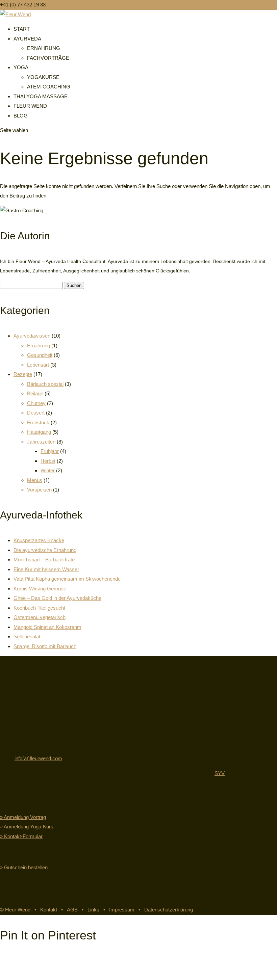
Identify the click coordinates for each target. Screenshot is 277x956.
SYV (220, 773)
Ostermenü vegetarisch (40, 617)
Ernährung (43, 48)
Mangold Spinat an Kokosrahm (47, 627)
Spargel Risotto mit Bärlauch (45, 646)
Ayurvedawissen (32, 336)
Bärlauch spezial (45, 384)
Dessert (36, 413)
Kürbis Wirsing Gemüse (40, 588)
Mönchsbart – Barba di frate (44, 559)
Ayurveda (27, 39)
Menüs (34, 480)
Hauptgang (39, 432)
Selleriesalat (27, 636)
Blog (21, 115)
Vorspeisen (39, 490)
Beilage (35, 393)
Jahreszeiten (41, 442)
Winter (48, 470)
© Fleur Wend (15, 909)
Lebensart (38, 365)
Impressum (121, 909)
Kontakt (48, 909)
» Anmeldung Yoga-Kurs (26, 826)
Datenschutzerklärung (168, 909)
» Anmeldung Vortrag (23, 817)
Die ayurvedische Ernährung (45, 550)
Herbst (48, 461)
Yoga (21, 67)
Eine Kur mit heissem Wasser (46, 569)
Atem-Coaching (48, 86)
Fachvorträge (48, 58)
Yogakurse (43, 77)
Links (93, 909)
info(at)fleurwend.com (38, 758)
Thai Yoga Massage (41, 96)
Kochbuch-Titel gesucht (39, 608)
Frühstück (38, 422)
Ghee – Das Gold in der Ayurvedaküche (57, 598)
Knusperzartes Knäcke (39, 540)
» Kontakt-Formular (21, 836)
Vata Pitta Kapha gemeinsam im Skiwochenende (67, 579)
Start (22, 29)
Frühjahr (50, 451)
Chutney (36, 403)
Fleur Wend (30, 106)
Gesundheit (39, 355)
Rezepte (23, 374)
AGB (72, 909)
